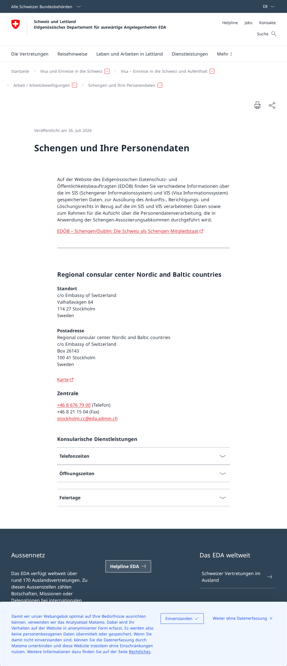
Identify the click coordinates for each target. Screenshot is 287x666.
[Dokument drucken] (257, 105)
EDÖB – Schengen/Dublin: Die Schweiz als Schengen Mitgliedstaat (127, 231)
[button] (30, 54)
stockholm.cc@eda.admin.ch (87, 418)
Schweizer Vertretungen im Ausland (231, 576)
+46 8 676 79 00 (74, 405)
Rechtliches (140, 651)
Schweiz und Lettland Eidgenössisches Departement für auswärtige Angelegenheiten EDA (100, 24)
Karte (63, 379)
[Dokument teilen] (272, 105)
